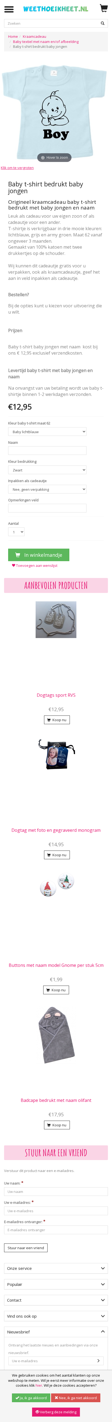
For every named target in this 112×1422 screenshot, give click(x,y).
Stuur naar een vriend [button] (26, 1247)
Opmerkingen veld (23, 500)
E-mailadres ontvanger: (23, 1221)
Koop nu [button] (59, 719)
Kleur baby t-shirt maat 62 (29, 423)
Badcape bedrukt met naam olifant (56, 1100)
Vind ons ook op (22, 1316)
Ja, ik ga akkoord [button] (33, 1397)
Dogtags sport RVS (56, 695)
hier (39, 1385)
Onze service (19, 1268)
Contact (14, 1300)
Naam (13, 442)
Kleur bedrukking (22, 461)
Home (13, 36)
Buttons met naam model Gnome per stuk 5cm (56, 965)
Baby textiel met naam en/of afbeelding (46, 41)
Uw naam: (12, 1183)
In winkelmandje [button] (42, 555)
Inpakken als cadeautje (27, 480)
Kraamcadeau (34, 36)
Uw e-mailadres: (18, 1202)
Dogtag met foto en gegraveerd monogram (56, 830)
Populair (14, 1284)
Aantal (13, 523)
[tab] (56, 1268)
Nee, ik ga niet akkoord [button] (77, 1397)
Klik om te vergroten (17, 167)
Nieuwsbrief (18, 1332)
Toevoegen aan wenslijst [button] (36, 565)
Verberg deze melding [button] (57, 1412)
